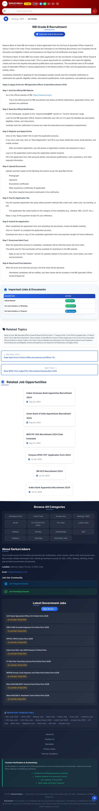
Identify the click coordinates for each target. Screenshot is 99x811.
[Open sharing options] (94, 798)
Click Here (71, 300)
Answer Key (61, 516)
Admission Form (15, 516)
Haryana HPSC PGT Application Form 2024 (49, 455)
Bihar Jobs (15, 723)
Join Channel (71, 306)
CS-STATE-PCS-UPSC (38, 524)
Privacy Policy (49, 749)
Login (28, 4)
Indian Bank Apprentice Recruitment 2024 (49, 487)
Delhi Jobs (42, 723)
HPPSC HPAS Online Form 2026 (19, 639)
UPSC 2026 (25, 717)
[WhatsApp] (45, 3)
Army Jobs (74, 717)
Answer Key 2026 (78, 720)
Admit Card (38, 516)
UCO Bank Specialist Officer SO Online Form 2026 (27, 616)
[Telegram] (41, 3)
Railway (15, 532)
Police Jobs (62, 717)
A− (53, 4)
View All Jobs (48, 609)
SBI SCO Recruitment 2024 (49, 471)
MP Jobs (52, 723)
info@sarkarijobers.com (17, 572)
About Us (49, 734)
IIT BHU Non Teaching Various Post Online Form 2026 (28, 661)
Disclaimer (49, 744)
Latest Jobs (83, 523)
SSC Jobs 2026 (12, 717)
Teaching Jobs (87, 717)
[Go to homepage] (6, 18)
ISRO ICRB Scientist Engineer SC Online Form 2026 (27, 627)
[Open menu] (57, 3)
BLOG (15, 523)
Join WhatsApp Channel (19, 591)
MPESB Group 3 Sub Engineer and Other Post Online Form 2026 (32, 673)
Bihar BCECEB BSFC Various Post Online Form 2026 (27, 684)
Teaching (38, 538)
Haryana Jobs (64, 723)
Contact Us (49, 739)
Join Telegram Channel (18, 584)
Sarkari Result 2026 (43, 720)
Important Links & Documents (51, 34)
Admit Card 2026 (61, 720)
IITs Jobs (61, 523)
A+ (49, 4)
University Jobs (60, 538)
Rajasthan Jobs (29, 723)
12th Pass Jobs (27, 720)
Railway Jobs (38, 717)
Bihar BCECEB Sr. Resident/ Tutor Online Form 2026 (27, 695)
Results (38, 532)
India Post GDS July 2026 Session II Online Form (26, 650)
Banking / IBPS (18, 19)
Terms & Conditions (49, 754)
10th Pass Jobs (12, 720)
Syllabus (15, 538)
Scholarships (61, 532)
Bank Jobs (51, 717)
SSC (83, 532)
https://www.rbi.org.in (42, 95)
